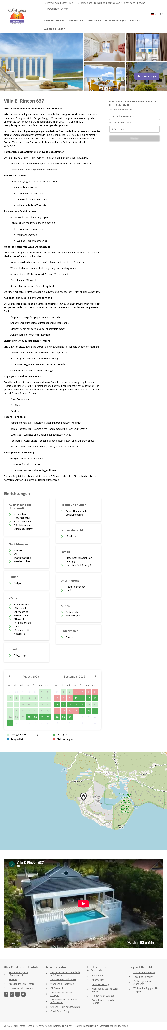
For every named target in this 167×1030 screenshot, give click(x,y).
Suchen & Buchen (54, 20)
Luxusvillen (94, 20)
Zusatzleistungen (54, 28)
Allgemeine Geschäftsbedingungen (54, 1025)
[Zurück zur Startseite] (23, 16)
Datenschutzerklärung (86, 1025)
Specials (135, 20)
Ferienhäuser (76, 20)
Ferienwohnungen (115, 20)
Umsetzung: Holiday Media (114, 1025)
